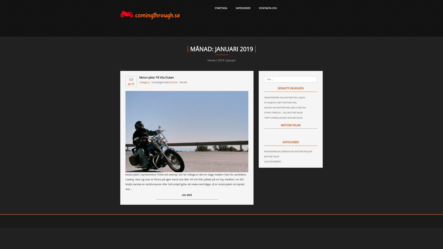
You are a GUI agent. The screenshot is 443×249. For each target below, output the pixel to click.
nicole (183, 82)
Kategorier (243, 8)
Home (211, 60)
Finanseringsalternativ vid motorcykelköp (288, 151)
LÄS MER (187, 195)
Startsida (221, 8)
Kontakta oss (268, 8)
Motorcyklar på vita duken (156, 77)
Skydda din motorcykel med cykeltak (285, 107)
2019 (221, 60)
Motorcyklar (271, 156)
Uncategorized (160, 82)
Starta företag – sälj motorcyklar (283, 112)
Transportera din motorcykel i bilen (284, 97)
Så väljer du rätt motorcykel (280, 102)
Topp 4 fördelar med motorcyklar (283, 117)
